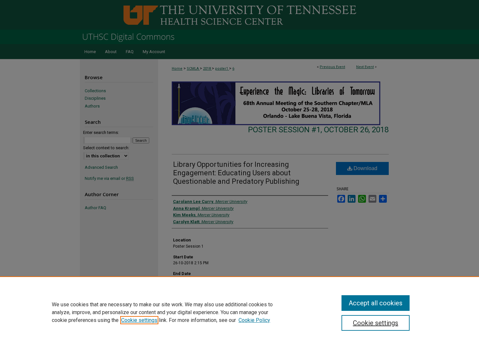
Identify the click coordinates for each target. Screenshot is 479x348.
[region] (239, 312)
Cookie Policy (254, 320)
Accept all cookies (375, 303)
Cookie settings (139, 320)
